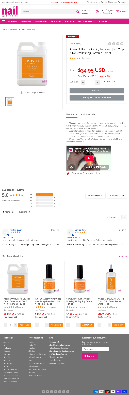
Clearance (69, 21)
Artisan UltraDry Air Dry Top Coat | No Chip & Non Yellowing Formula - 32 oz (30, 244)
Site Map (31, 372)
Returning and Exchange (37, 354)
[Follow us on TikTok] (63, 391)
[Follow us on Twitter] (47, 391)
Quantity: (74, 82)
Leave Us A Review (35, 375)
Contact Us (32, 345)
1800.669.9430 (54, 345)
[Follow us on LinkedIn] (67, 391)
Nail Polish (13, 29)
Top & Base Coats (28, 29)
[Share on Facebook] (109, 43)
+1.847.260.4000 (94, 2)
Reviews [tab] (6, 212)
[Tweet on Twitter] (117, 43)
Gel (5, 345)
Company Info (33, 342)
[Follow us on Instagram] (51, 391)
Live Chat (113, 2)
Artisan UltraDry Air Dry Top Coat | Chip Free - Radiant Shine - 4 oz (111, 301)
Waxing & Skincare (10, 381)
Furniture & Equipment (11, 378)
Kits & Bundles (41, 21)
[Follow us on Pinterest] (55, 391)
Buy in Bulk (26, 21)
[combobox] (48, 11)
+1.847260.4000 (54, 348)
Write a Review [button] (118, 195)
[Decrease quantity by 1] (83, 82)
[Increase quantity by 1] (98, 82)
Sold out (96, 90)
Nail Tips (7, 360)
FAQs (30, 360)
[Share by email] (121, 43)
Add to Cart (24, 325)
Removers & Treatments (12, 372)
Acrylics (6, 342)
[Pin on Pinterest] (113, 43)
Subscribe (89, 356)
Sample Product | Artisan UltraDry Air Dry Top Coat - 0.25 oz (79, 301)
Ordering (31, 348)
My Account (105, 13)
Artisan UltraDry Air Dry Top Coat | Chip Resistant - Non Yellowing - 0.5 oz (48, 301)
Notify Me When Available (97, 97)
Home (4, 29)
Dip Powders (8, 348)
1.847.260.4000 (65, 345)
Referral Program (34, 366)
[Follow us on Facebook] (43, 391)
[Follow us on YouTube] (59, 391)
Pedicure (7, 354)
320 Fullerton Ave (55, 360)
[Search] (77, 11)
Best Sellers (56, 21)
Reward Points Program (36, 363)
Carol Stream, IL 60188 (57, 363)
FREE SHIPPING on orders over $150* (64, 2)
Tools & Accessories (11, 375)
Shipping (31, 351)
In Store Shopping (34, 357)
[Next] (124, 295)
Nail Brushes (8, 363)
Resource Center (85, 21)
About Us (124, 2)
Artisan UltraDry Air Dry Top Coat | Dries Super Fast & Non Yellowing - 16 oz (17, 301)
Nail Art (6, 366)
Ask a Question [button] (97, 195)
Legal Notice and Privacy (37, 369)
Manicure (7, 351)
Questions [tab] (23, 212)
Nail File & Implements (11, 369)
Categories (12, 21)
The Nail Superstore (56, 357)
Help (105, 2)
